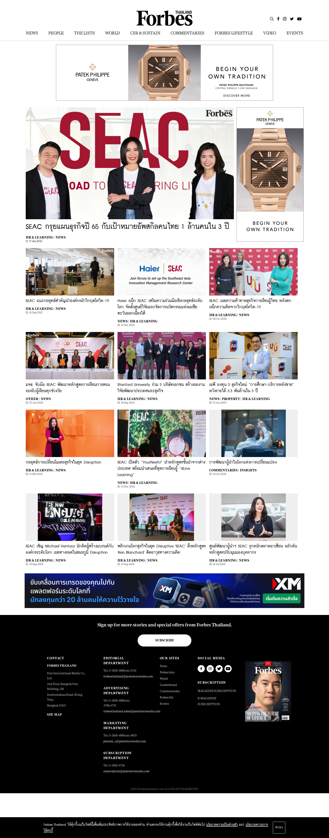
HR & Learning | (40, 237)
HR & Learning (143, 321)
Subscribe (164, 640)
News (61, 237)
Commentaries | (224, 470)
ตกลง (279, 827)
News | (123, 321)
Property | (231, 399)
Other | (33, 399)
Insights (248, 470)
